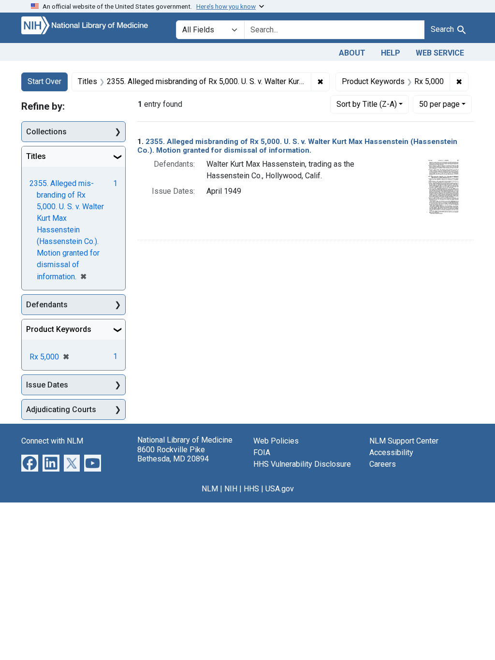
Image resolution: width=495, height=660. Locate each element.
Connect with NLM (52, 440)
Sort (366, 104)
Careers (382, 464)
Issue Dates (47, 384)
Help (390, 52)
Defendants (47, 304)
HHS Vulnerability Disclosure (302, 464)
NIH (230, 488)
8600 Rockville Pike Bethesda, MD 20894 (173, 454)
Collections (46, 131)
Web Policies (276, 440)
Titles (36, 156)
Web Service (440, 52)
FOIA (261, 452)
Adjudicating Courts (61, 409)
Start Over (44, 81)
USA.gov (279, 488)
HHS (251, 488)
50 (439, 104)
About (352, 52)
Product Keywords (58, 329)
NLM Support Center (403, 440)
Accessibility (391, 452)
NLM (210, 488)
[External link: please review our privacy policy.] (29, 462)
